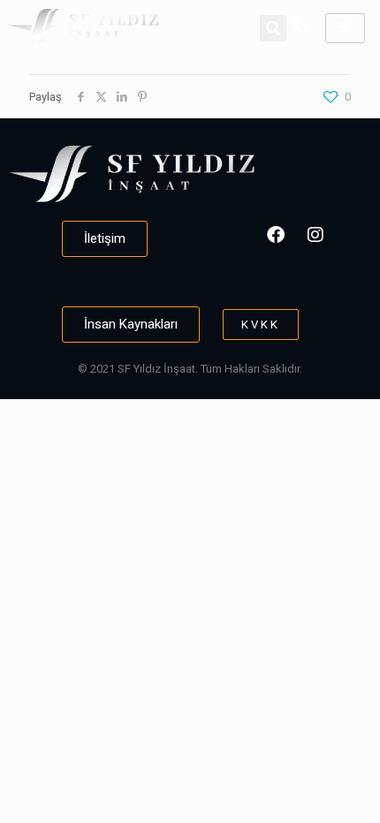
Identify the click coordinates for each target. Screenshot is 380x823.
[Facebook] (275, 235)
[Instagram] (315, 235)
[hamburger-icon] (345, 28)
